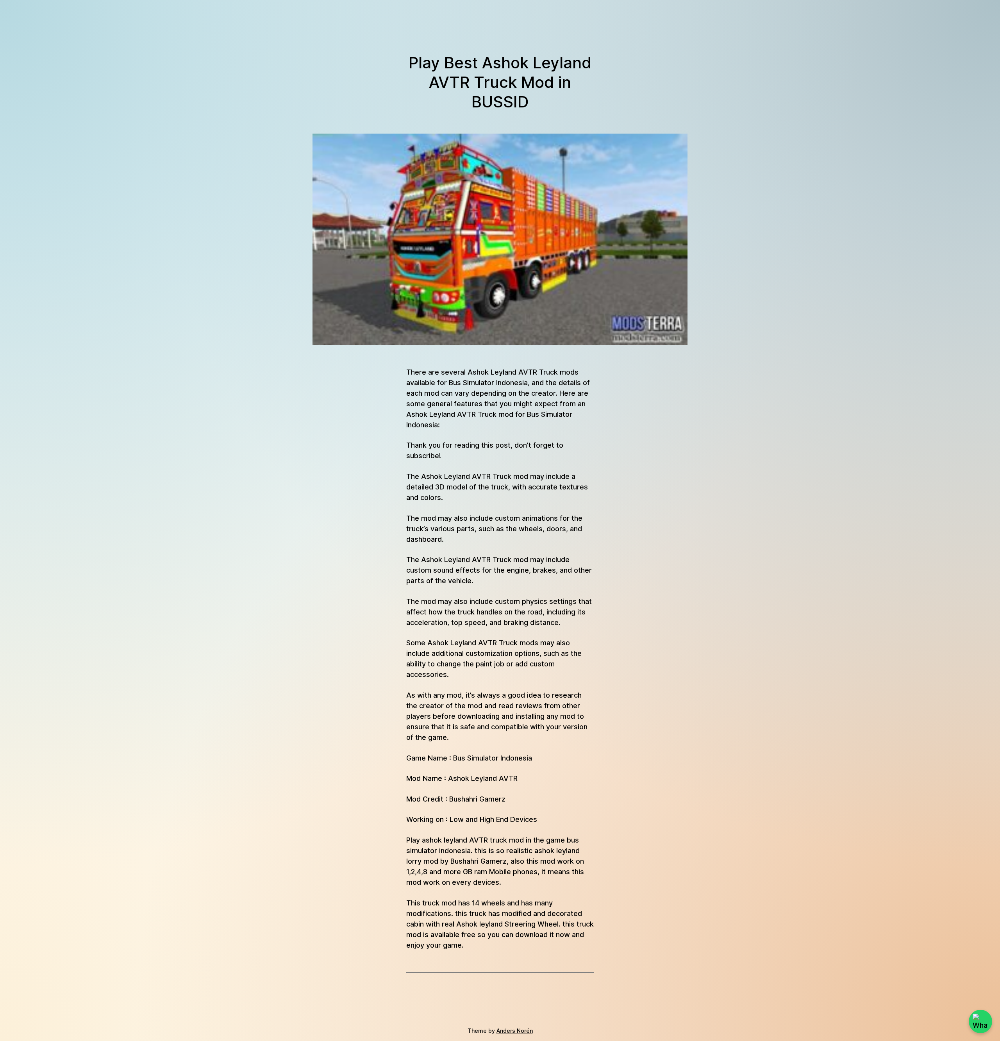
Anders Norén (514, 1030)
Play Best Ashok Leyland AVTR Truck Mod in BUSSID (500, 82)
